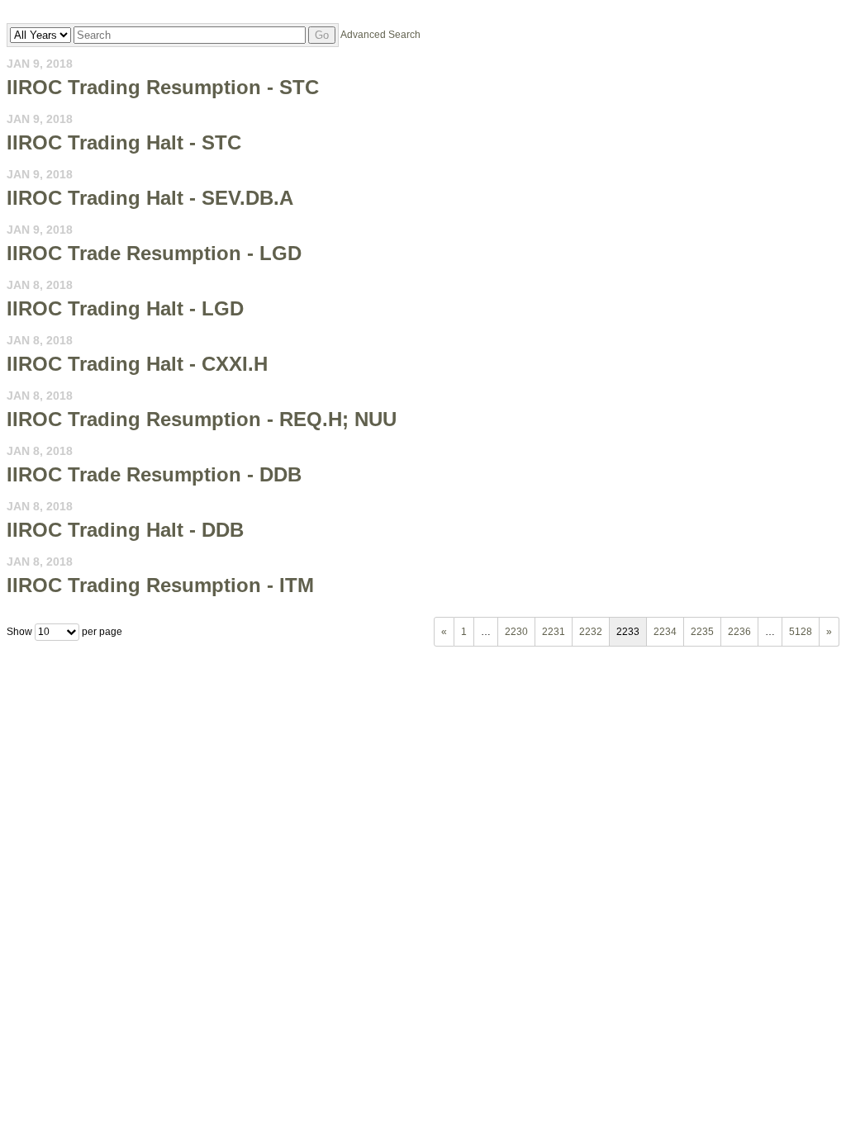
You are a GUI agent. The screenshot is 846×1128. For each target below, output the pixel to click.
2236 (739, 631)
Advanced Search (380, 34)
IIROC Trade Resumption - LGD (154, 253)
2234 (665, 631)
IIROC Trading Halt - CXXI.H (137, 364)
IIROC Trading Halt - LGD (125, 308)
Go (322, 35)
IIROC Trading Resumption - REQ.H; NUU (202, 419)
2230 (516, 631)
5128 (800, 631)
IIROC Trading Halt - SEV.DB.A (150, 198)
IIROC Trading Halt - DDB (125, 530)
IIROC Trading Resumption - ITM (160, 585)
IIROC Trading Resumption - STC (163, 87)
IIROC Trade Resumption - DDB (154, 474)
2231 (553, 631)
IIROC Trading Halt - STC (124, 142)
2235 (702, 631)
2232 (590, 631)
